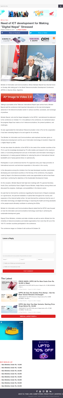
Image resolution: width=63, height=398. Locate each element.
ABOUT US (21, 394)
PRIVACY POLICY (49, 394)
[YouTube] (40, 391)
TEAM (27, 394)
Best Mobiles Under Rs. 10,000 (11, 365)
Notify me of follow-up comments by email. (15, 263)
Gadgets (39, 289)
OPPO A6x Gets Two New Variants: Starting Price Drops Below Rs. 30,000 (37, 305)
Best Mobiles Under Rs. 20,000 (11, 371)
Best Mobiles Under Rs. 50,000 (11, 383)
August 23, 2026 (31, 289)
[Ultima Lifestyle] (43, 359)
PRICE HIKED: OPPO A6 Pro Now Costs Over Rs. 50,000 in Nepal (36, 282)
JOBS (30, 394)
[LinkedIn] (50, 391)
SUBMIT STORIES (38, 394)
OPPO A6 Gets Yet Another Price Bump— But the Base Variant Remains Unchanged (37, 293)
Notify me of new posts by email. (12, 266)
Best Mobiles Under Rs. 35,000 (11, 377)
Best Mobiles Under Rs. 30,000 (11, 374)
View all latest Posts (28, 316)
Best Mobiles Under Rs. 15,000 (11, 368)
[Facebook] (36, 391)
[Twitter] (47, 391)
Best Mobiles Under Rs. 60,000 (11, 386)
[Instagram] (43, 391)
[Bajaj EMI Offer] (11, 339)
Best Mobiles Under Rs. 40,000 (11, 380)
